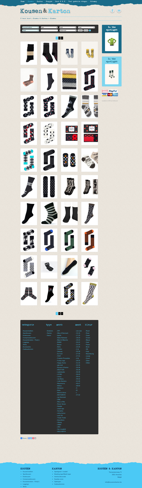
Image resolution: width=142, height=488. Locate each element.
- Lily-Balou (60, 379)
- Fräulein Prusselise (63, 358)
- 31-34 (77, 363)
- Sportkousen (26, 333)
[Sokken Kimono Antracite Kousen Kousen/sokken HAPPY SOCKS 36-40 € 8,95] (28, 133)
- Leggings (25, 342)
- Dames (49, 333)
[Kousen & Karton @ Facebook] (112, 13)
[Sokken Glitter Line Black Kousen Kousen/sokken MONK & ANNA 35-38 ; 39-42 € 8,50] (28, 53)
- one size (78, 331)
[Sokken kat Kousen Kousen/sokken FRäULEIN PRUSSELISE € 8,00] (89, 187)
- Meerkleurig (89, 354)
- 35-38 (77, 370)
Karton (40, 1)
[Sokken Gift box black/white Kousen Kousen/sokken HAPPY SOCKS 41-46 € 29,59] (28, 240)
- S (76, 388)
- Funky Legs (60, 360)
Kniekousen (26, 476)
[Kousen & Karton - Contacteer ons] (119, 13)
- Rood (87, 331)
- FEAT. (58, 356)
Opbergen (57, 481)
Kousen (53, 18)
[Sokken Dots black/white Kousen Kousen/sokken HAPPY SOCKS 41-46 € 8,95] (49, 160)
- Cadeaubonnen (27, 349)
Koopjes (49, 1)
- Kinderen (49, 331)
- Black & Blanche (62, 340)
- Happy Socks (61, 363)
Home (23, 1)
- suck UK (59, 415)
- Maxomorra (60, 383)
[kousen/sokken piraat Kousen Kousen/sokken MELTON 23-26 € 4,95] (49, 293)
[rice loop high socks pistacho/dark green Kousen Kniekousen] (112, 84)
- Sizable (59, 406)
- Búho (58, 347)
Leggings (26, 484)
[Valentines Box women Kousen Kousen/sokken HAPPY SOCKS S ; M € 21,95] (69, 133)
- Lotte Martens (61, 381)
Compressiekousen (29, 479)
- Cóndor (59, 349)
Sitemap (93, 1)
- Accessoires (26, 347)
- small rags (60, 408)
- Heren (48, 335)
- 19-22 (77, 340)
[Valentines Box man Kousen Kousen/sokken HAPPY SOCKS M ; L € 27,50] (89, 133)
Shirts (25, 486)
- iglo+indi (59, 365)
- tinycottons (60, 420)
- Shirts (24, 344)
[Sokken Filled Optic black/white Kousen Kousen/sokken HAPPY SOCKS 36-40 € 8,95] (28, 267)
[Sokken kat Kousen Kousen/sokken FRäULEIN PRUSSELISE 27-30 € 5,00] (69, 187)
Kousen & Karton (40, 18)
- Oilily (58, 399)
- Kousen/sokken (27, 331)
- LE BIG (59, 374)
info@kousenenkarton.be (113, 482)
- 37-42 (77, 395)
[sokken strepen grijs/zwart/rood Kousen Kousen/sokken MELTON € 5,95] (28, 293)
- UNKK (58, 424)
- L (76, 392)
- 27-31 (77, 356)
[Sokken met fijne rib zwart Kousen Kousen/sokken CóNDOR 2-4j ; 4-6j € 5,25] (69, 213)
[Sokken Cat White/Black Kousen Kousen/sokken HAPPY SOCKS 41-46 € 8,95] (49, 133)
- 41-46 (77, 381)
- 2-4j (77, 349)
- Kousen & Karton (62, 367)
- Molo (58, 390)
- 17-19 (77, 335)
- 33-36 (77, 367)
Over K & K (60, 1)
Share (25, 438)
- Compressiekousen (29, 338)
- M (76, 390)
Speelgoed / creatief (60, 471)
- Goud (87, 358)
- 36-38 (77, 372)
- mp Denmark (61, 397)
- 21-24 (77, 344)
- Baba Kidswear (61, 338)
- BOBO (58, 342)
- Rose (87, 333)
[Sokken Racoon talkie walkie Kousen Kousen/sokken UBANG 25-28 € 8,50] (89, 106)
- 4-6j (77, 358)
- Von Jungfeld (61, 429)
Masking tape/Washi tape (62, 474)
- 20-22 (77, 342)
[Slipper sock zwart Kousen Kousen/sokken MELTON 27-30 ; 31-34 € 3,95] (69, 267)
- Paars (87, 344)
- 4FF (58, 331)
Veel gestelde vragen (77, 1)
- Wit (86, 349)
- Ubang (59, 422)
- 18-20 (77, 338)
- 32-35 (77, 365)
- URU (58, 427)
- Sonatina (59, 411)
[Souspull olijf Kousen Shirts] (112, 50)
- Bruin (87, 347)
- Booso (58, 344)
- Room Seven (61, 404)
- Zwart (87, 335)
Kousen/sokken (28, 471)
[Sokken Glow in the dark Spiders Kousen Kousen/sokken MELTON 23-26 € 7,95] (69, 106)
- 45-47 (77, 383)
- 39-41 (77, 376)
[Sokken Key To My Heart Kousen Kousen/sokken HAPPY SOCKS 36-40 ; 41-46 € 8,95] (89, 80)
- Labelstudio (60, 372)
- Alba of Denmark (62, 333)
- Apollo (58, 335)
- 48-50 (77, 386)
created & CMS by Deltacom (110, 101)
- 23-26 (77, 347)
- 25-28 (77, 351)
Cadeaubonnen (59, 484)
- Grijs (87, 351)
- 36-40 (77, 374)
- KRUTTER (60, 370)
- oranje (87, 356)
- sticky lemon (60, 413)
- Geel (87, 342)
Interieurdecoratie (60, 476)
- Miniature (59, 388)
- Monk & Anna (61, 392)
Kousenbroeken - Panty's (31, 481)
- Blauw (87, 340)
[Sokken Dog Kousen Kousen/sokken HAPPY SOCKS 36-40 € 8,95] (28, 106)
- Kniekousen (26, 335)
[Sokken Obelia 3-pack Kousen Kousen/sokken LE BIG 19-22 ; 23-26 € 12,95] (49, 53)
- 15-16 (77, 333)
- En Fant (59, 354)
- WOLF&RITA (61, 431)
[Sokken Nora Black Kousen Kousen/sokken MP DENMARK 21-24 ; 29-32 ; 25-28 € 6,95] (69, 80)
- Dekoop (59, 351)
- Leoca (58, 376)
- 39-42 (77, 379)
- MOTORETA (60, 395)
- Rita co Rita (60, 402)
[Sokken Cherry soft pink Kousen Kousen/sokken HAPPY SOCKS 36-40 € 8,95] (49, 106)
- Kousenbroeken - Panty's (31, 340)
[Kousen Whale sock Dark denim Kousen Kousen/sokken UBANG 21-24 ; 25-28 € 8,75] (69, 53)
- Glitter (87, 363)
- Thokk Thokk (61, 418)
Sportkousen (27, 474)
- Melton (59, 386)
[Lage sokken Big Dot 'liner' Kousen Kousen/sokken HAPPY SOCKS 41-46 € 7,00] (69, 160)
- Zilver (87, 360)
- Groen (87, 338)
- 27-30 (77, 354)
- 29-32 (77, 360)
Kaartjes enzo (58, 479)
